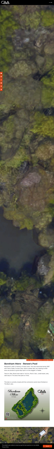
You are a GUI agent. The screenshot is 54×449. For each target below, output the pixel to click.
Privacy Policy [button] (5, 446)
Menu (50, 2)
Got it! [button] (47, 446)
